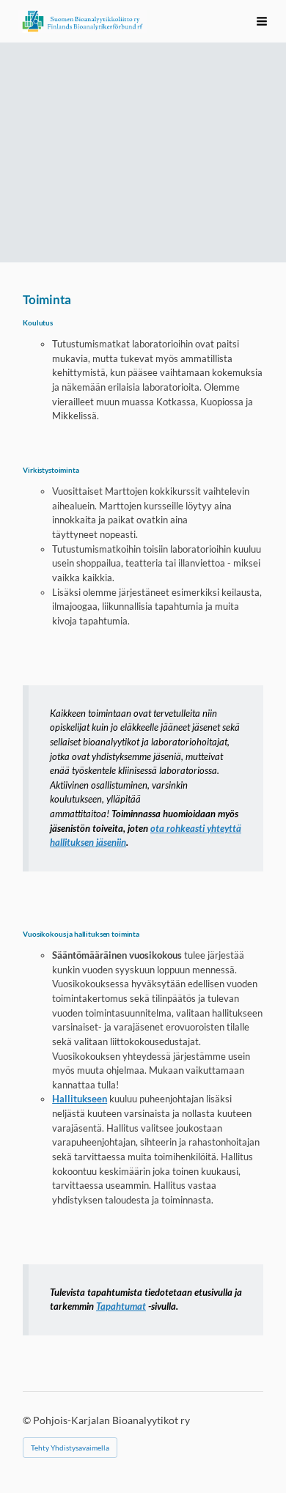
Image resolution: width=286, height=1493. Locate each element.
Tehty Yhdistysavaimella (70, 1447)
